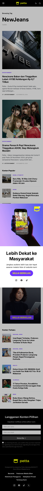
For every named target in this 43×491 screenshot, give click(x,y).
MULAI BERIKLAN (21, 273)
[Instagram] (16, 280)
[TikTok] (26, 280)
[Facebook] (21, 280)
